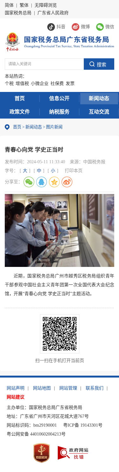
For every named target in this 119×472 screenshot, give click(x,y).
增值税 (22, 83)
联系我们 (94, 388)
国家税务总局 (18, 12)
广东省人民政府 (53, 12)
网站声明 (15, 388)
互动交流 (99, 111)
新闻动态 (99, 98)
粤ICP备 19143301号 (82, 425)
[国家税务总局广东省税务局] (59, 41)
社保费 (57, 83)
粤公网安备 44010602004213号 (36, 434)
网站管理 (68, 388)
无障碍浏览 (46, 5)
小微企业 (40, 83)
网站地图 (42, 388)
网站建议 (15, 397)
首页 (20, 98)
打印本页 (74, 170)
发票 (70, 83)
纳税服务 (59, 111)
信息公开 (59, 98)
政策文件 (20, 111)
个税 (9, 83)
